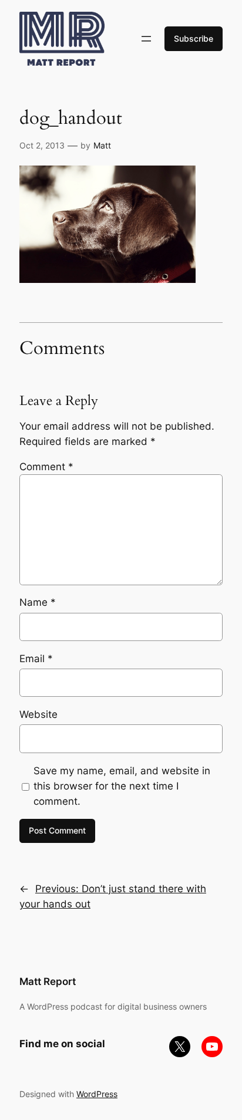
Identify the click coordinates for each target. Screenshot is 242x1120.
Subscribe (193, 38)
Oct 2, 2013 (42, 145)
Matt (102, 145)
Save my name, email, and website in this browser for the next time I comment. (121, 786)
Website (38, 714)
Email (36, 658)
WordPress (96, 1094)
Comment (46, 467)
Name (37, 602)
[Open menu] (146, 39)
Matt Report (47, 981)
